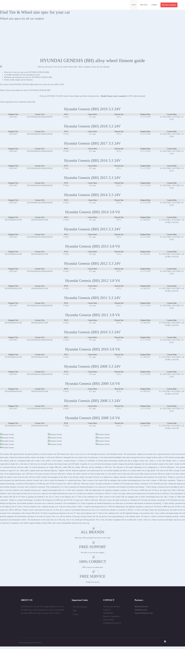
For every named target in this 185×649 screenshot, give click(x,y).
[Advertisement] (92, 40)
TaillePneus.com (141, 610)
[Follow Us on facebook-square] (31, 618)
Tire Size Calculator (80, 607)
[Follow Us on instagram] (49, 618)
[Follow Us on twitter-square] (22, 618)
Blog (74, 611)
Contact (75, 614)
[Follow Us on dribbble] (40, 618)
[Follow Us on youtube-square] (44, 618)
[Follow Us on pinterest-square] (35, 618)
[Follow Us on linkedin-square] (26, 618)
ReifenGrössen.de (141, 606)
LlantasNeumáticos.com (144, 613)
